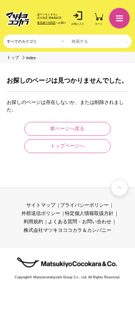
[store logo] (18, 19)
